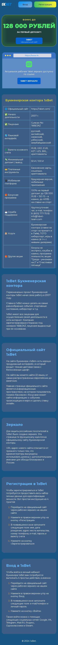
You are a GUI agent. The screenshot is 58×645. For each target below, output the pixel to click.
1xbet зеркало (29, 81)
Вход (25, 4)
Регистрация (45, 4)
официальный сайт (29, 40)
